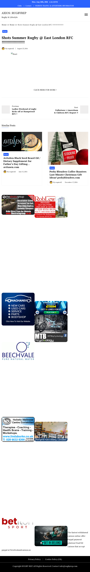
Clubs (20, 6)
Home (5, 31)
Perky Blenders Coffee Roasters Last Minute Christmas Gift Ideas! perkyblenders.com (68, 174)
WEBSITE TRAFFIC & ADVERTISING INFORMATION (54, 6)
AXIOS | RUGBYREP (14, 13)
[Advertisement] (18, 250)
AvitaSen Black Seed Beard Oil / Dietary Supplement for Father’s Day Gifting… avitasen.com (21, 162)
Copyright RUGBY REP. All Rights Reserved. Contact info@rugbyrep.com (45, 566)
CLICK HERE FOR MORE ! (45, 89)
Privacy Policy (34, 559)
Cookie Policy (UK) (53, 559)
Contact (28, 6)
